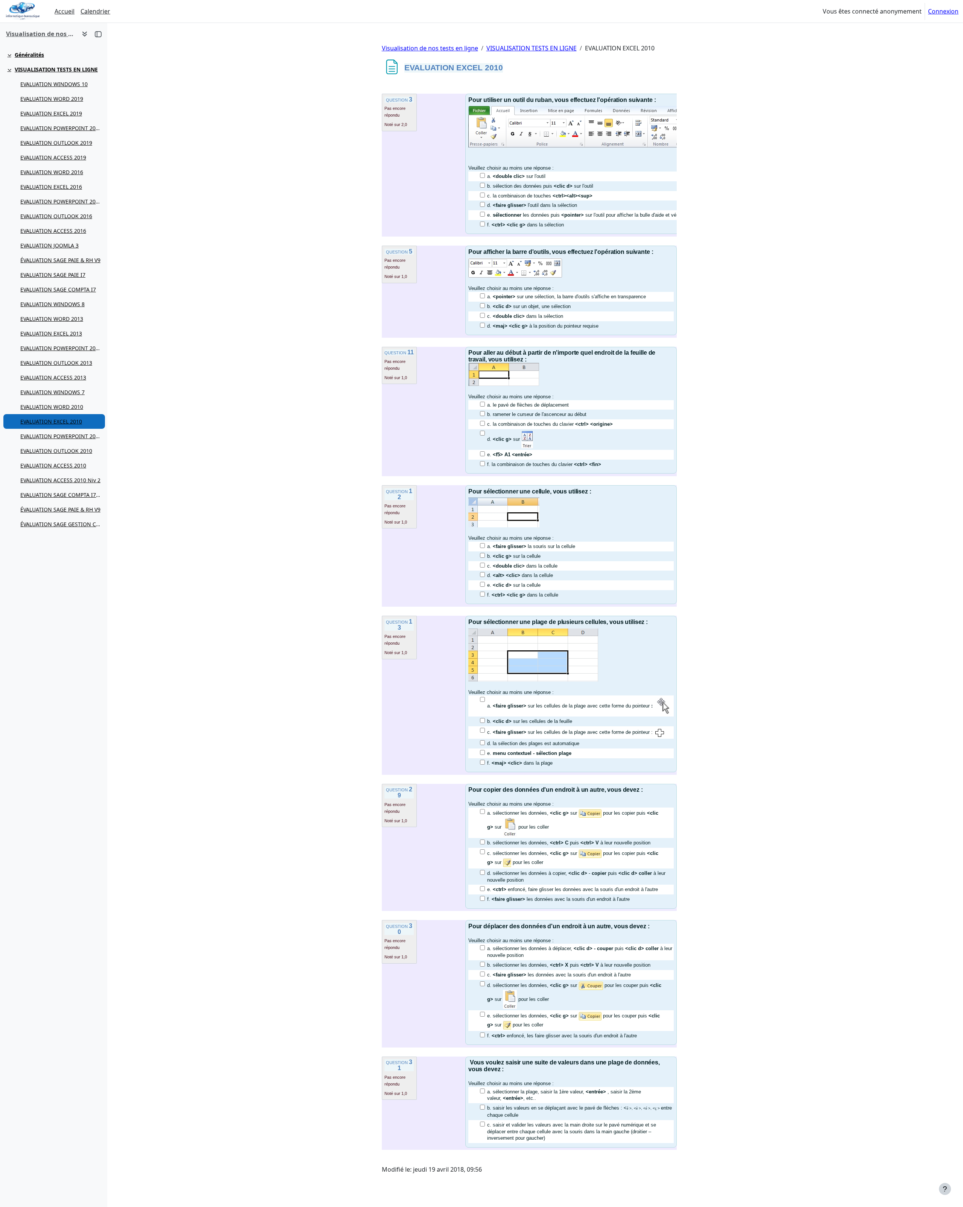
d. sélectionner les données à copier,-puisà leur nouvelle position (576, 876)
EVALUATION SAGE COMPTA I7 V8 (60, 494)
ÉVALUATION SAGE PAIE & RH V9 (60, 260)
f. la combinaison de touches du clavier (544, 464)
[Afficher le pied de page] (945, 1189)
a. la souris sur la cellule (531, 546)
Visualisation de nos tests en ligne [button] (41, 34)
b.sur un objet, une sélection (529, 306)
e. (509, 454)
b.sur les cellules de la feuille (529, 721)
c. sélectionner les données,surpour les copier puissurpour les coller (572, 857)
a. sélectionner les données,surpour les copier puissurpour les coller (572, 820)
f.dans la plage (520, 763)
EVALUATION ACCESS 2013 (53, 377)
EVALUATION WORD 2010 (51, 406)
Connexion (943, 11)
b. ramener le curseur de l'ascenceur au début (536, 414)
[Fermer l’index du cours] (98, 34)
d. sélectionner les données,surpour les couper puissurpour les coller (574, 992)
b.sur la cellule (514, 556)
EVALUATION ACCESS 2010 (53, 465)
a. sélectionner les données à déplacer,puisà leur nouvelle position (579, 952)
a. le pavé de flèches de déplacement (528, 405)
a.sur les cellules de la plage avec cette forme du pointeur (570, 706)
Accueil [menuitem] (64, 11)
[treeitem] (53, 54)
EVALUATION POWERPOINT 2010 (60, 436)
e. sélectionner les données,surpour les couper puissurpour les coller (573, 1020)
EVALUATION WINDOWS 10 (54, 84)
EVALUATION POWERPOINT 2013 (60, 348)
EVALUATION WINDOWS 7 (52, 392)
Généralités (29, 54)
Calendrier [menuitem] (95, 11)
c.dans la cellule (522, 566)
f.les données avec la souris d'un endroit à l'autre (558, 899)
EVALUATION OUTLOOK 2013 (56, 362)
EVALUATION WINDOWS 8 (52, 304)
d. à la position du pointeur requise (542, 326)
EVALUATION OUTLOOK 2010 (56, 450)
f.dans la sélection (525, 225)
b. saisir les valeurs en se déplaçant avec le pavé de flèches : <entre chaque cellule (579, 1111)
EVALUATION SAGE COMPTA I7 (58, 289)
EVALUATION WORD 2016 (51, 172)
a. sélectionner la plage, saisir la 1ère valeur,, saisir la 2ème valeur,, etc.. (564, 1095)
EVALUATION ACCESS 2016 (53, 230)
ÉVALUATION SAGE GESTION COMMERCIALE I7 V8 (60, 524)
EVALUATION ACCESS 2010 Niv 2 (60, 480)
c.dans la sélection (525, 316)
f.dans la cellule (522, 595)
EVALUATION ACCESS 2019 (53, 157)
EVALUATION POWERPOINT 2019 (60, 128)
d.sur (504, 439)
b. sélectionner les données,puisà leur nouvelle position (568, 843)
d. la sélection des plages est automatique (533, 743)
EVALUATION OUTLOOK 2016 (56, 216)
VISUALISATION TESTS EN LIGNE (56, 69)
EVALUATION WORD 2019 (51, 98)
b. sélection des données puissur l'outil (540, 186)
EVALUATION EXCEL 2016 (51, 186)
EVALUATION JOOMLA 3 (49, 245)
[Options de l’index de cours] (85, 34)
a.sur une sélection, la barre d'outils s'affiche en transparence (566, 296)
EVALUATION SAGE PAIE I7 (52, 274)
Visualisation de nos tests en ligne (430, 48)
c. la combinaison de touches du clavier (550, 424)
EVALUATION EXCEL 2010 (51, 421)
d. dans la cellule (520, 575)
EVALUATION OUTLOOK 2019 (56, 142)
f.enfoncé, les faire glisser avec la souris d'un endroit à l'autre (562, 1035)
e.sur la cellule (514, 585)
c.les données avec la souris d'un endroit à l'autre (559, 975)
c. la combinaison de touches (539, 196)
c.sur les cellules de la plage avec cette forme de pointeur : (570, 732)
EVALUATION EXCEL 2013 (51, 333)
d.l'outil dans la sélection (532, 205)
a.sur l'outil (516, 176)
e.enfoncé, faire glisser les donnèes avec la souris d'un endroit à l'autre (572, 889)
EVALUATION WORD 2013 (51, 318)
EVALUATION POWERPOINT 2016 (60, 201)
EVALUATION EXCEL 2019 (51, 113)
